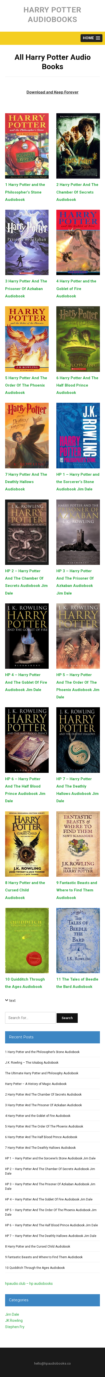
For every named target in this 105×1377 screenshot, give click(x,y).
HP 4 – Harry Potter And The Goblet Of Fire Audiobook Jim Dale (26, 682)
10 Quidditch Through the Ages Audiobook (35, 1268)
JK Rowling (14, 1320)
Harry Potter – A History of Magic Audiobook (36, 1084)
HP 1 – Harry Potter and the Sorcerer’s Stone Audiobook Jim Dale (77, 482)
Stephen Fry (14, 1327)
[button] (91, 38)
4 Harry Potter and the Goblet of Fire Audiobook (76, 288)
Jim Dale (12, 1314)
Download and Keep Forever (52, 92)
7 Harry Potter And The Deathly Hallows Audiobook (26, 482)
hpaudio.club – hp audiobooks (29, 1284)
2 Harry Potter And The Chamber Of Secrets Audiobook (77, 192)
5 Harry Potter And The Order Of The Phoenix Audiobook (26, 385)
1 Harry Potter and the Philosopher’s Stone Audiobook (25, 192)
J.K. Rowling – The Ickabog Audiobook (31, 1062)
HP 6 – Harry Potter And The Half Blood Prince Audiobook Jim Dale (51, 1225)
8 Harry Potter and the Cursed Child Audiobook (25, 890)
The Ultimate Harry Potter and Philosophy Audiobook (41, 1073)
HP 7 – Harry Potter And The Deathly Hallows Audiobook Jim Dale (50, 1236)
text (12, 1000)
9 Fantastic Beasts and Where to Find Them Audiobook (76, 890)
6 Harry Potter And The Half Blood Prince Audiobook (77, 385)
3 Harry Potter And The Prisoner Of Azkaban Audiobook (26, 288)
